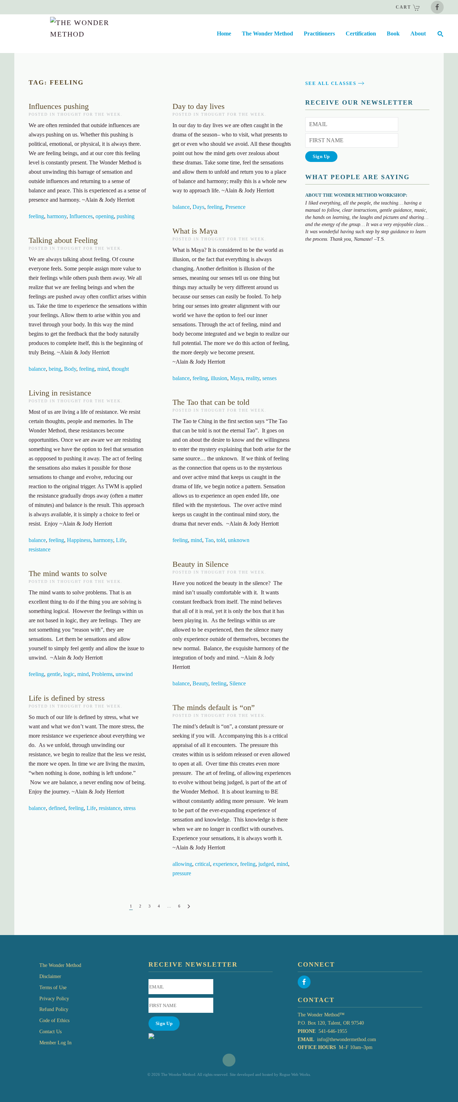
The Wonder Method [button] (267, 33)
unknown (238, 540)
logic (68, 674)
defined (57, 808)
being (55, 369)
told (220, 540)
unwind (124, 674)
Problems (102, 674)
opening (105, 216)
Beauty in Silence (200, 564)
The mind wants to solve (68, 573)
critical (202, 864)
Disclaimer (50, 976)
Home (224, 33)
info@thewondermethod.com (346, 1039)
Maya (236, 378)
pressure (181, 873)
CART (404, 7)
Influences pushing (59, 106)
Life (120, 540)
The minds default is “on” (213, 707)
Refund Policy (53, 1009)
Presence (235, 207)
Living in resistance (60, 392)
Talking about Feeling (63, 240)
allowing (182, 864)
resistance (39, 549)
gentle (53, 674)
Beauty (200, 683)
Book (393, 33)
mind (103, 369)
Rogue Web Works (294, 1074)
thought (120, 369)
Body (70, 369)
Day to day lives (198, 106)
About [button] (418, 33)
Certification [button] (361, 33)
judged (266, 864)
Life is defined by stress (67, 698)
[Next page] (189, 906)
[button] (440, 33)
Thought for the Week (89, 114)
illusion (219, 378)
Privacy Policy (54, 998)
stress (129, 808)
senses (269, 378)
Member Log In (55, 1042)
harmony (57, 216)
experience (225, 864)
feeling (36, 216)
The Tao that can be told (210, 402)
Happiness (79, 540)
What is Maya (195, 230)
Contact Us (50, 1031)
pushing (126, 216)
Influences (81, 216)
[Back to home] (63, 33)
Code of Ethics (54, 1020)
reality (252, 378)
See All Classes (330, 83)
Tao (209, 540)
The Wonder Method (60, 965)
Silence (237, 683)
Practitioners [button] (319, 33)
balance (181, 207)
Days (198, 207)
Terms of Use (53, 987)
